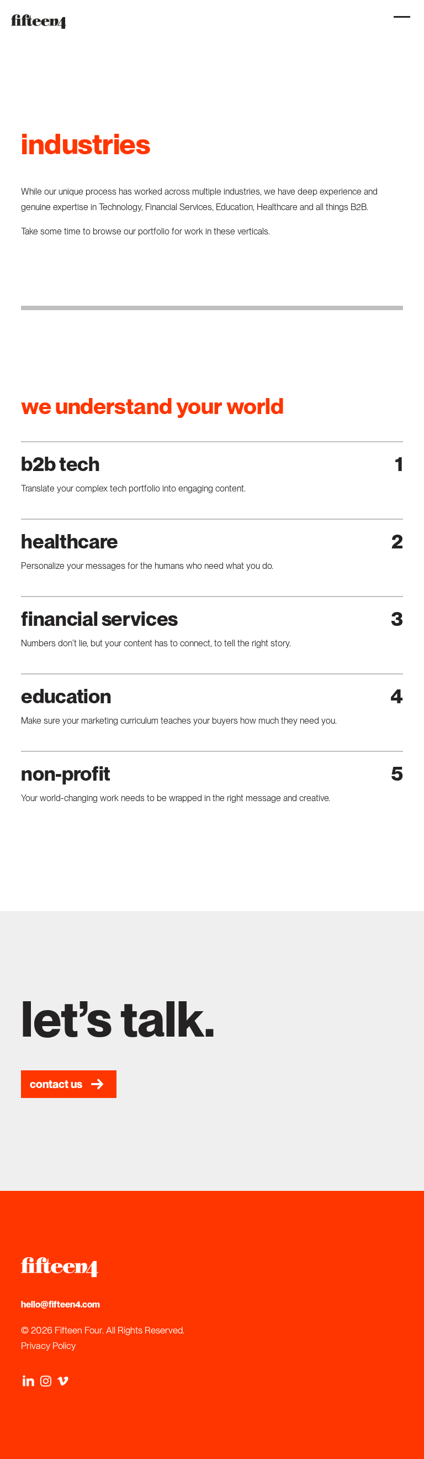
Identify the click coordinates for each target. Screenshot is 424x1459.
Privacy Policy (48, 1345)
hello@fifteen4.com (60, 1304)
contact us (56, 1084)
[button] (399, 22)
